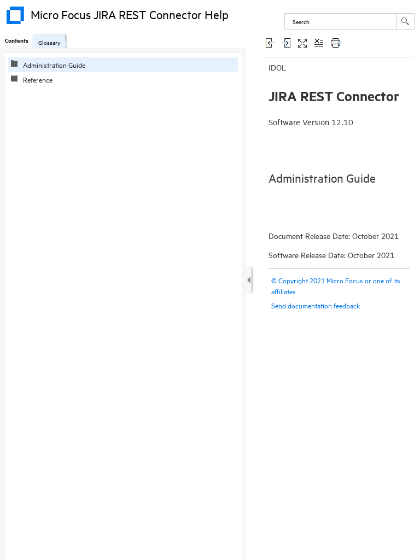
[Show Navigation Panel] (249, 280)
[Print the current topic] (335, 43)
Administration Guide (54, 64)
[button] (405, 21)
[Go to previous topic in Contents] (270, 43)
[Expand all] (302, 43)
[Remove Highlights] (319, 43)
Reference (37, 79)
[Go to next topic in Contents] (286, 43)
